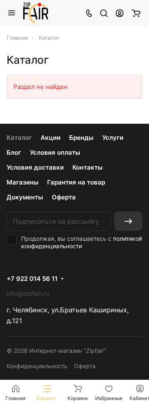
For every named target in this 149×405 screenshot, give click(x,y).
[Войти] (119, 13)
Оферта (64, 197)
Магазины (22, 182)
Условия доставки (35, 167)
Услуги (112, 137)
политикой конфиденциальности (81, 242)
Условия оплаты (55, 152)
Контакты (87, 167)
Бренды (81, 137)
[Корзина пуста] (136, 13)
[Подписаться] (128, 221)
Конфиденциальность (37, 365)
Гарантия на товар (76, 182)
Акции (50, 137)
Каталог (19, 137)
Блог (14, 152)
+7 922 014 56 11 (32, 279)
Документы (25, 197)
